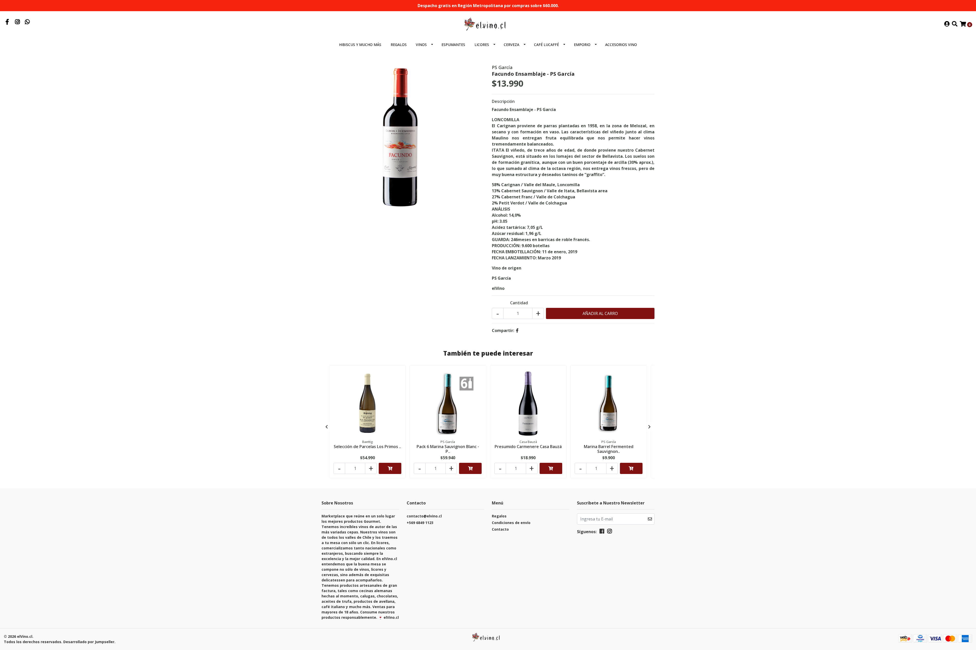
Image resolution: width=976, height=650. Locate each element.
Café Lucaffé (546, 44)
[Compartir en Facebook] (517, 330)
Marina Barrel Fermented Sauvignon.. (608, 449)
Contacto (500, 529)
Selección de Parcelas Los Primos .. (367, 446)
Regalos (399, 44)
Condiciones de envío (511, 522)
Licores (482, 44)
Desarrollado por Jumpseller (88, 641)
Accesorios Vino (621, 44)
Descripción (503, 101)
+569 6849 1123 (420, 522)
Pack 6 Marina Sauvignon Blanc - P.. (448, 449)
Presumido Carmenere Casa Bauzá (528, 446)
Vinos (421, 44)
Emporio (582, 44)
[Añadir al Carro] (390, 468)
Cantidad (519, 303)
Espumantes (453, 44)
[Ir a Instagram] (17, 22)
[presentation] (327, 427)
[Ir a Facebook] (7, 22)
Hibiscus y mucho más (360, 44)
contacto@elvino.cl (424, 516)
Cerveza (511, 44)
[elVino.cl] (488, 24)
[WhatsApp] (27, 22)
